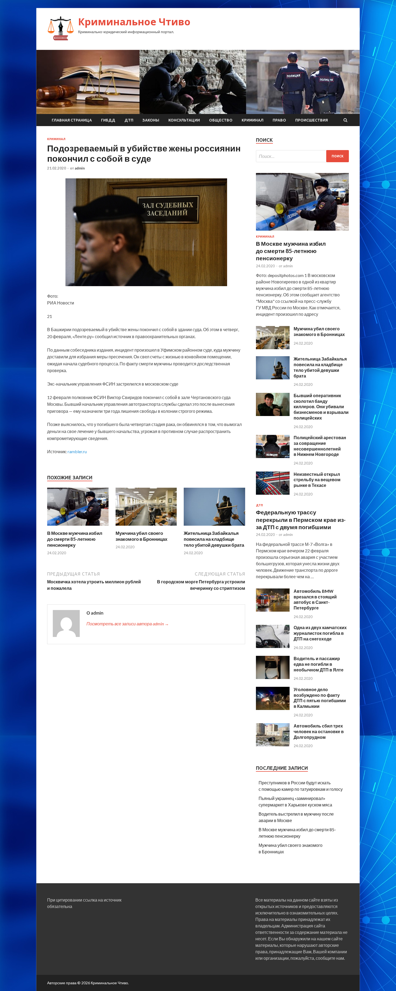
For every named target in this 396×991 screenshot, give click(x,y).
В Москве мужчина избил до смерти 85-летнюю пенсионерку (74, 539)
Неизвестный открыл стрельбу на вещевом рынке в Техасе (317, 480)
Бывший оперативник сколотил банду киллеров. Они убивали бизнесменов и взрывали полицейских (321, 406)
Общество (220, 120)
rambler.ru (77, 451)
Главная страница (72, 120)
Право (279, 120)
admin (80, 168)
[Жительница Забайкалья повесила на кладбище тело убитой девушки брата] (214, 526)
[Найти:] (302, 156)
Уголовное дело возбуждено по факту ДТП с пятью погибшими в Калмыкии (320, 698)
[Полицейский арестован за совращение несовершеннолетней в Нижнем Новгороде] (273, 456)
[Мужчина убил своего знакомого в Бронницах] (146, 526)
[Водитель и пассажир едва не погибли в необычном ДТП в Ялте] (273, 677)
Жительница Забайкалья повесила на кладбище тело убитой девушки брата (214, 539)
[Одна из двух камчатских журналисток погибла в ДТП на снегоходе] (273, 646)
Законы (151, 120)
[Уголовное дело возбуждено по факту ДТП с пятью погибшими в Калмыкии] (273, 708)
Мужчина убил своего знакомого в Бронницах (141, 536)
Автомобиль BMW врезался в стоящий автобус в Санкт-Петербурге (315, 599)
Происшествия (311, 120)
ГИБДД (108, 120)
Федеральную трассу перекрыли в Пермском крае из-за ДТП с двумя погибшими (301, 519)
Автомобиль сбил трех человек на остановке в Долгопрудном (319, 731)
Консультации (184, 120)
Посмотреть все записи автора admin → (127, 623)
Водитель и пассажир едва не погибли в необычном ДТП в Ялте (318, 664)
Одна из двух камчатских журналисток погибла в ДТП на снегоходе (320, 633)
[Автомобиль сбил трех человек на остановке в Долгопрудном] (273, 744)
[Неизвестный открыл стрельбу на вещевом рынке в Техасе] (273, 493)
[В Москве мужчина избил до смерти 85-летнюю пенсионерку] (78, 526)
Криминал (252, 120)
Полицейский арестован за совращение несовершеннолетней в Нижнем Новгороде (320, 446)
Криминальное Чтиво (134, 21)
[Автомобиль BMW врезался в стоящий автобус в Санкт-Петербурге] (273, 609)
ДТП (128, 120)
